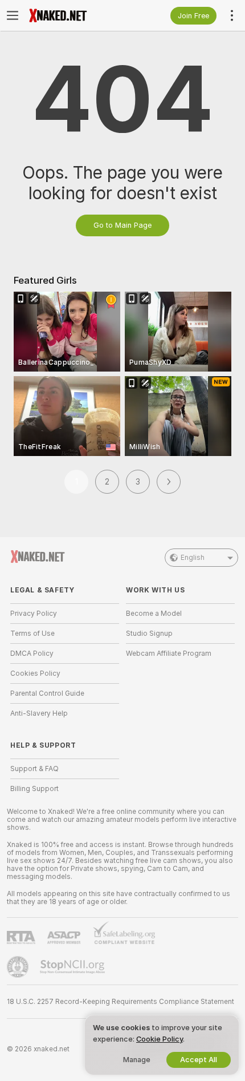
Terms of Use (32, 634)
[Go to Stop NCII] (73, 967)
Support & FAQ (34, 769)
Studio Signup (149, 634)
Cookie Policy (159, 1039)
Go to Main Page (122, 225)
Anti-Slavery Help (39, 713)
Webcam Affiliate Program (168, 654)
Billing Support (34, 789)
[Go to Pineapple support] (19, 967)
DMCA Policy (32, 654)
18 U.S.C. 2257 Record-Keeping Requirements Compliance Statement (120, 1002)
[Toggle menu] (12, 15)
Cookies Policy (35, 673)
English (193, 558)
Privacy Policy (33, 614)
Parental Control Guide (47, 693)
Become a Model (154, 614)
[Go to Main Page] (73, 15)
